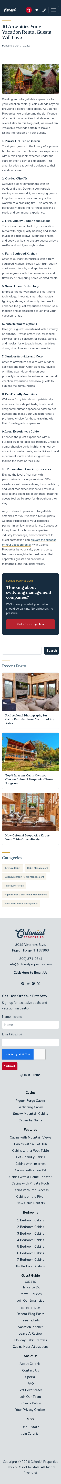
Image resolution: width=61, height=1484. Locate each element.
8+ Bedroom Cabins (30, 1266)
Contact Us (30, 1370)
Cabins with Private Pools (31, 1183)
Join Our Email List (30, 1300)
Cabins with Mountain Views (30, 1137)
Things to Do (30, 1287)
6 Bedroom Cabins (30, 1253)
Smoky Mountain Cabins (30, 1114)
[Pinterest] (33, 983)
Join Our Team (30, 1397)
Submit (9, 1066)
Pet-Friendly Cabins (30, 1157)
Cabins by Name (30, 1120)
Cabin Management (37, 868)
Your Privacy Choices (30, 1410)
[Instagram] (28, 983)
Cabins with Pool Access (31, 1190)
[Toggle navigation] (53, 10)
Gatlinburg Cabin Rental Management (24, 876)
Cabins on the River (30, 1196)
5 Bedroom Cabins (30, 1246)
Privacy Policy (30, 1403)
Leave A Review (30, 1333)
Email (6, 1034)
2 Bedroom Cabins (30, 1227)
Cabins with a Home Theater (30, 1177)
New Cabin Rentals (30, 1203)
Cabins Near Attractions (30, 1347)
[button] (29, 10)
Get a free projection (30, 624)
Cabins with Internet (30, 1164)
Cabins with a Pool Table (30, 1150)
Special (30, 1377)
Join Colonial (30, 1433)
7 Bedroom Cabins (30, 1259)
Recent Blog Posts (31, 1314)
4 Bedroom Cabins (30, 1240)
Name (6, 1016)
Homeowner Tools (14, 885)
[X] (38, 983)
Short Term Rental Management (21, 903)
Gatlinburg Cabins (30, 1107)
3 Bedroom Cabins (30, 1233)
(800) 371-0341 (30, 959)
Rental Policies (30, 1294)
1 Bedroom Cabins (30, 1220)
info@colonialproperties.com (30, 964)
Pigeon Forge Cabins (30, 1101)
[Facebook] (22, 983)
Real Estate (30, 1427)
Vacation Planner (30, 1327)
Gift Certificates (30, 1390)
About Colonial (30, 1364)
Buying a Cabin (12, 868)
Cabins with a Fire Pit (30, 1170)
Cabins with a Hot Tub (30, 1144)
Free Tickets (30, 1320)
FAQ (30, 1383)
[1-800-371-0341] (44, 10)
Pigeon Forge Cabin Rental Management (26, 894)
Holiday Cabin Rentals (30, 1340)
